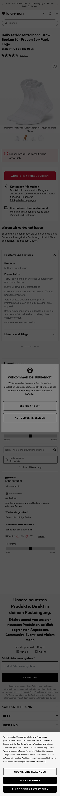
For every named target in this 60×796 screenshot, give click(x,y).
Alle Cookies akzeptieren (30, 789)
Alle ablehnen (30, 780)
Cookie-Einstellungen (30, 771)
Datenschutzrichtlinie (35, 761)
